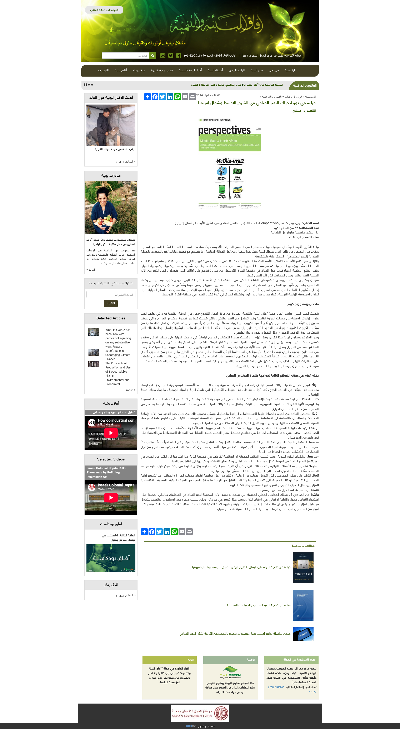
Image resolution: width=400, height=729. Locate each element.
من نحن (274, 70)
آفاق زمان (111, 585)
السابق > (130, 162)
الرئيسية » (309, 96)
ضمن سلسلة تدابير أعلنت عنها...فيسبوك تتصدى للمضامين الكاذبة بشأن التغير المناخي (235, 634)
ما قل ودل (139, 70)
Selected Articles (110, 318)
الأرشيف (103, 70)
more (130, 390)
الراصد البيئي (237, 70)
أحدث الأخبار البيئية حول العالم (111, 98)
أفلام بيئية (121, 70)
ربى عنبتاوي (299, 111)
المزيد (91, 270)
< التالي (119, 162)
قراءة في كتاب (293, 96)
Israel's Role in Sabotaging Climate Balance (117, 355)
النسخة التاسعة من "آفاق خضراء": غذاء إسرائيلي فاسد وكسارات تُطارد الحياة (237, 85)
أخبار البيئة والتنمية (190, 70)
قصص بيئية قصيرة (162, 70)
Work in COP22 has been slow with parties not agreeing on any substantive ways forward (118, 338)
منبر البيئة (257, 70)
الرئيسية (290, 70)
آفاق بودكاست (111, 524)
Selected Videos (111, 459)
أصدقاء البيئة (215, 70)
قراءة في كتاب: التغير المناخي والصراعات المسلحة (259, 605)
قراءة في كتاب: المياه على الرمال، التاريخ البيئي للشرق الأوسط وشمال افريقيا (241, 567)
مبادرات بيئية (111, 176)
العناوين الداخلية (271, 96)
